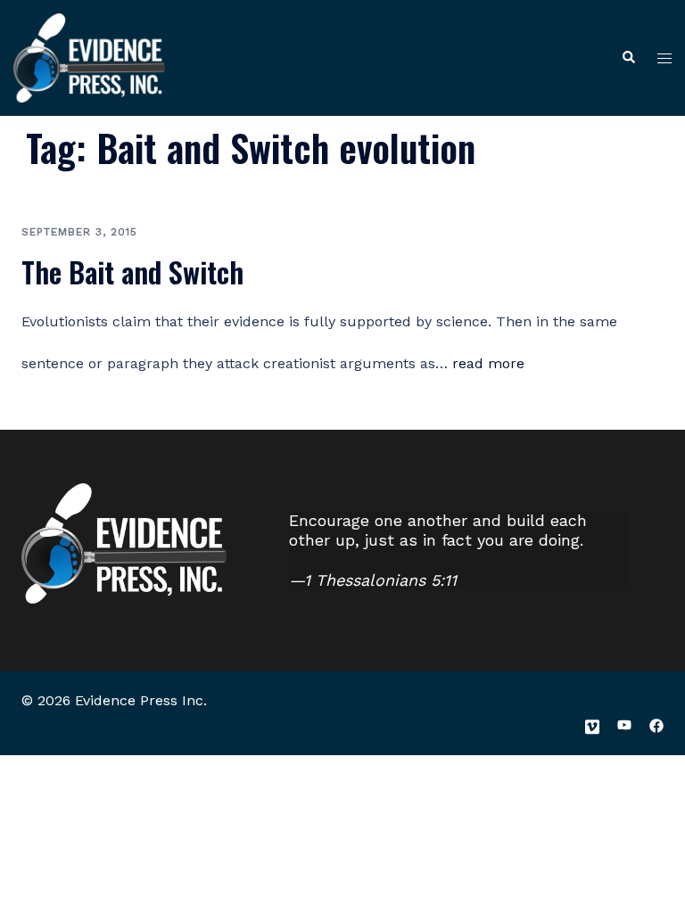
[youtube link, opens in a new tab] (624, 724)
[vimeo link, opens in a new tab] (592, 724)
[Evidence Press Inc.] (89, 56)
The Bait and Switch (132, 271)
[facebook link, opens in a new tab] (656, 724)
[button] (628, 58)
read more (488, 363)
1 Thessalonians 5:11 (380, 580)
